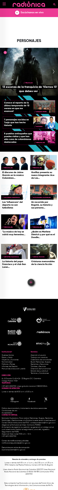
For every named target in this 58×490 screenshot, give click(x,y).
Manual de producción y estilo (13, 369)
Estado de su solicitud (39, 371)
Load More (30, 278)
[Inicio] (29, 3)
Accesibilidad (7, 413)
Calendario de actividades (41, 360)
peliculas (29, 83)
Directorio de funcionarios (41, 369)
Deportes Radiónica (11, 257)
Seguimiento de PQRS (10, 432)
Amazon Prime (41, 111)
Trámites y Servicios (38, 366)
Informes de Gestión (10, 366)
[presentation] (4, 72)
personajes (40, 142)
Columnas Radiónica (12, 197)
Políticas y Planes (8, 364)
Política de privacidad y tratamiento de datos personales (24, 408)
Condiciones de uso (9, 411)
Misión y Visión (7, 357)
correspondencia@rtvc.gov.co (42, 423)
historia (39, 126)
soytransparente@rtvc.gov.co (13, 450)
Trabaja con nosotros (39, 357)
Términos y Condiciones (40, 373)
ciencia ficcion (38, 257)
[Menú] (4, 3)
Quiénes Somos (8, 355)
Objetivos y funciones (10, 360)
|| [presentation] (5, 53)
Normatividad (7, 362)
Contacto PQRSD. (34, 425)
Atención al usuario (38, 355)
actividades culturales (42, 197)
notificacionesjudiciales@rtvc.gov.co (16, 443)
